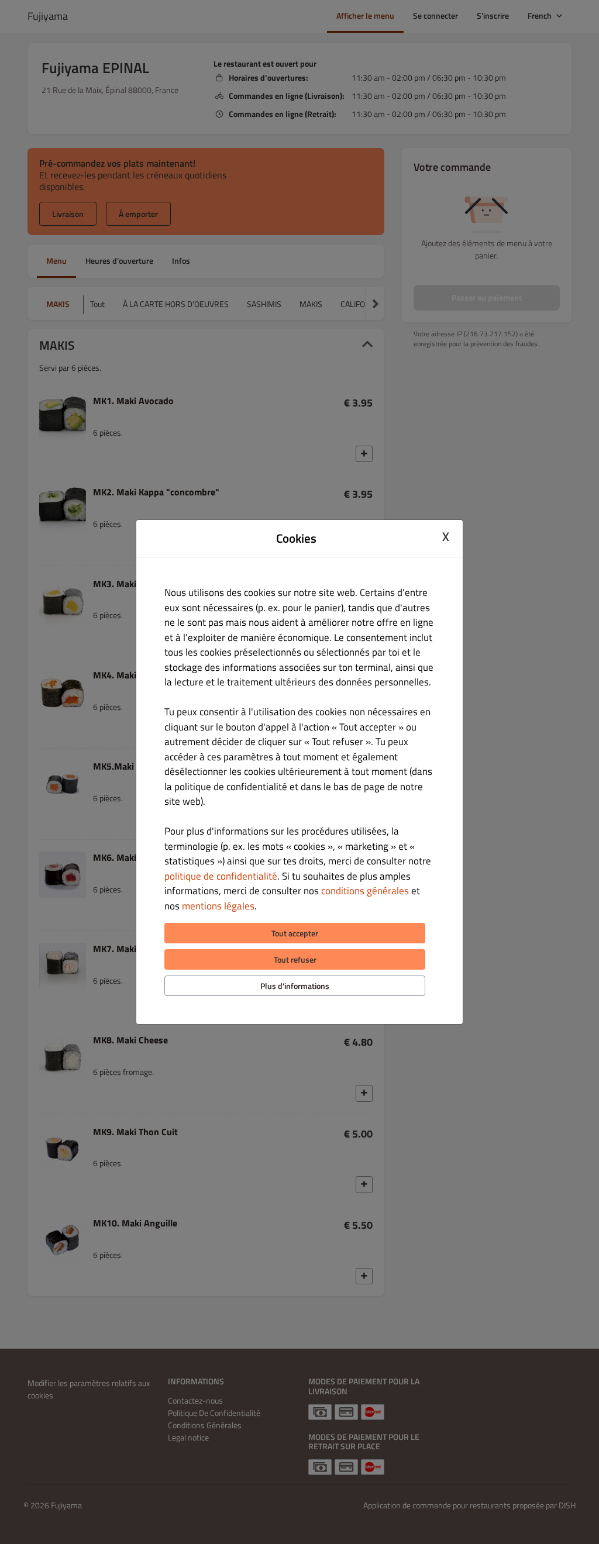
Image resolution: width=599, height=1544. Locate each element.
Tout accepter (294, 933)
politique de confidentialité (220, 876)
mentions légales (218, 906)
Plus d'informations (294, 986)
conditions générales (365, 890)
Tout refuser (295, 959)
